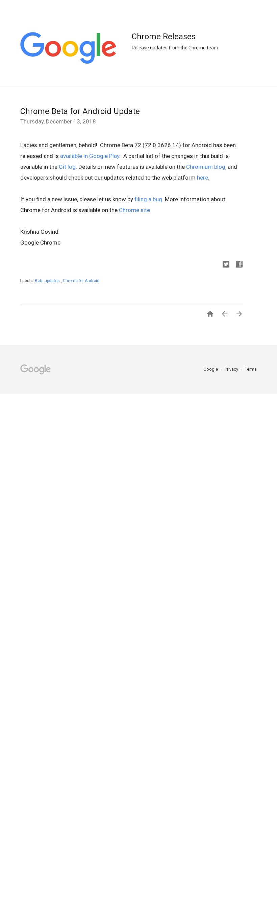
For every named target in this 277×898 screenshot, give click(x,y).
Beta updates (48, 280)
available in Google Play (89, 156)
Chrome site (134, 210)
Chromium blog (205, 166)
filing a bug (148, 199)
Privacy (232, 369)
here (202, 177)
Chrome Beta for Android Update (80, 111)
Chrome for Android (81, 280)
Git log (67, 166)
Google (211, 369)
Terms (251, 369)
